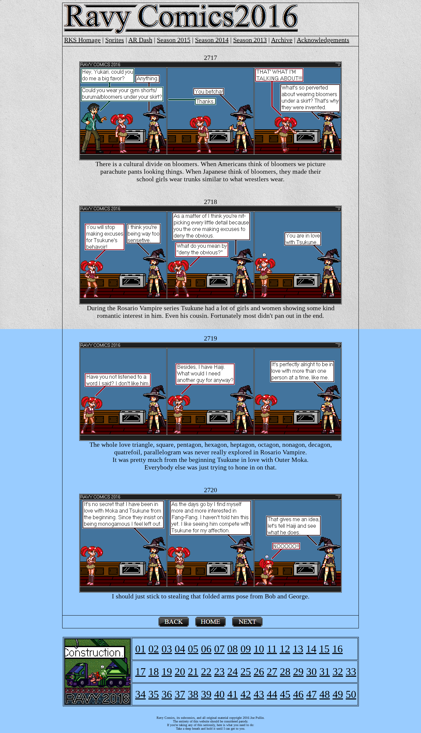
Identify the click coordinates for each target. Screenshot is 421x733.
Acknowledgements (323, 39)
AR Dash (140, 39)
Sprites (114, 39)
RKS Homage (82, 39)
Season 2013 (250, 39)
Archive (281, 39)
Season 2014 (212, 39)
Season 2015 (173, 39)
